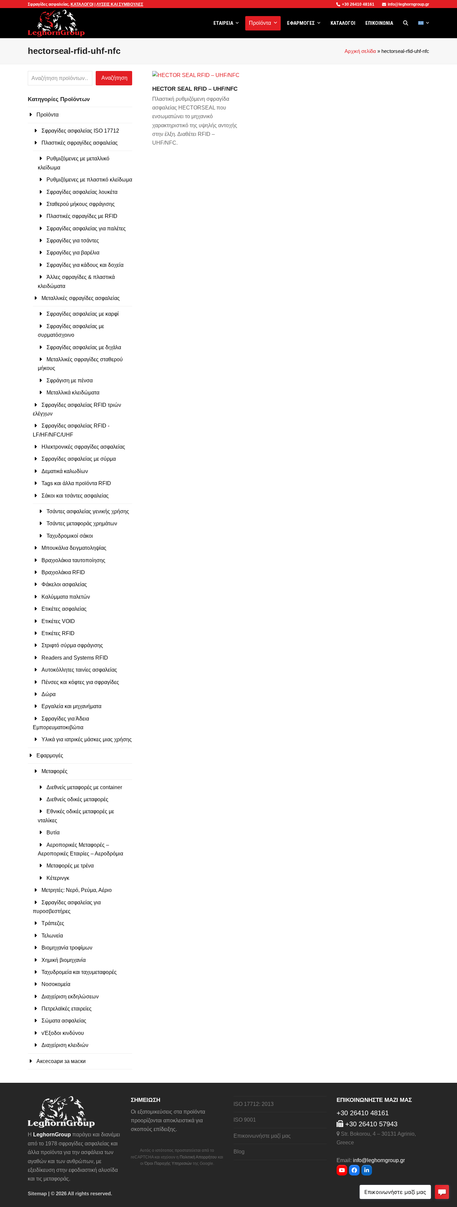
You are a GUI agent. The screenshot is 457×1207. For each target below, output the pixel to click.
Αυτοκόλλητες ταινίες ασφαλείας (79, 670)
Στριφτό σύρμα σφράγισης (72, 645)
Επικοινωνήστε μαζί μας (262, 1136)
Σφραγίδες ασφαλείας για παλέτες (86, 228)
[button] (405, 23)
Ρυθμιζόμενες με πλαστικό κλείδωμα (89, 179)
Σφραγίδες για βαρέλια (73, 252)
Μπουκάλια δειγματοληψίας (73, 548)
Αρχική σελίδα (360, 51)
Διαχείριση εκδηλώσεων (70, 996)
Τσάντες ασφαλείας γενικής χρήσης (88, 511)
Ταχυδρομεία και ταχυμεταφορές (79, 972)
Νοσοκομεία (55, 984)
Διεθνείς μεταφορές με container (84, 787)
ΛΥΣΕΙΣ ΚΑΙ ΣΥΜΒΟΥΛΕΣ (119, 4)
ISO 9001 (245, 1120)
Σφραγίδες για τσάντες (73, 240)
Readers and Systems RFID (74, 658)
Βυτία (53, 832)
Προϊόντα (47, 115)
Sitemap (37, 1193)
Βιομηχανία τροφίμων (66, 948)
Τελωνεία (52, 935)
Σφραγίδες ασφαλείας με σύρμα (78, 459)
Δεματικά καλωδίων (64, 471)
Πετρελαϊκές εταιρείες (66, 1008)
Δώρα (48, 694)
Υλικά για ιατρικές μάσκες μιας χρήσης (86, 739)
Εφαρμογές (49, 755)
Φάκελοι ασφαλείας (64, 584)
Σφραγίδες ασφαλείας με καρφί (83, 314)
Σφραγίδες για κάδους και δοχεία (85, 265)
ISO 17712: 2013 (254, 1104)
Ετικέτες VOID (58, 621)
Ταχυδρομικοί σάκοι (70, 536)
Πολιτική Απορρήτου (198, 1157)
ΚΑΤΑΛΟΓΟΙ (82, 4)
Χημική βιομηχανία (63, 960)
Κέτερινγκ (58, 878)
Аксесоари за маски (61, 1061)
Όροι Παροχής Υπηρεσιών (168, 1163)
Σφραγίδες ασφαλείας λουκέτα (82, 192)
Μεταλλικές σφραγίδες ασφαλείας (80, 298)
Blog (239, 1151)
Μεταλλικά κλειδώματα (73, 392)
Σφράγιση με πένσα (70, 380)
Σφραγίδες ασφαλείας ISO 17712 (80, 131)
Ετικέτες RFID (58, 633)
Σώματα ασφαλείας (63, 1021)
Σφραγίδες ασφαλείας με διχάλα (84, 347)
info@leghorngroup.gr (408, 4)
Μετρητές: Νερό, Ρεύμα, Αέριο (76, 890)
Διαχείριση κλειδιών (64, 1045)
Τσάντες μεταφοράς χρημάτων (82, 523)
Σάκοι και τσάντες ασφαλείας (75, 496)
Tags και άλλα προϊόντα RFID (76, 483)
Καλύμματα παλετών (65, 597)
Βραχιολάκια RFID (63, 572)
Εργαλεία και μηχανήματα (71, 706)
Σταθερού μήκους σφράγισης (81, 204)
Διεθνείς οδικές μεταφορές (77, 799)
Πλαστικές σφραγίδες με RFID (82, 216)
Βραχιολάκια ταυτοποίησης (73, 560)
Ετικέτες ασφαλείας (64, 609)
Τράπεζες (52, 923)
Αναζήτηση (114, 78)
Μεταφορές (54, 771)
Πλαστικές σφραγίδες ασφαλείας (79, 143)
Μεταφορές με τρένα (70, 866)
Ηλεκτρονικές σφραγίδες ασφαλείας (83, 447)
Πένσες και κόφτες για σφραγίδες (80, 682)
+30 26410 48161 (358, 4)
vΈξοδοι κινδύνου (62, 1033)
